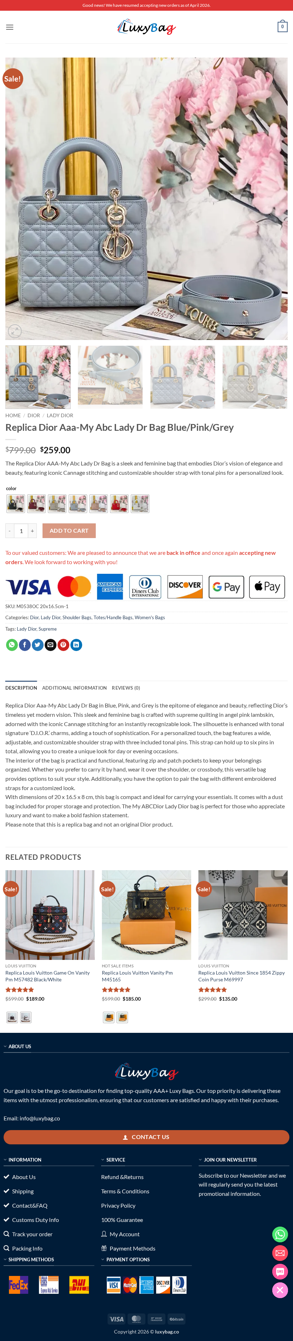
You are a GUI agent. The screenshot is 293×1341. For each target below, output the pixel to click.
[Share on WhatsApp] (12, 645)
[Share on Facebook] (25, 645)
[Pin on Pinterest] (63, 645)
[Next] (273, 199)
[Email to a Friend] (50, 645)
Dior (34, 415)
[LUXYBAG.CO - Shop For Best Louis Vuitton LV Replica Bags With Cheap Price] (146, 27)
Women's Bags (150, 617)
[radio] (16, 504)
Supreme (48, 629)
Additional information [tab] (74, 688)
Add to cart (69, 530)
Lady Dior (60, 415)
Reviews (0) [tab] (126, 688)
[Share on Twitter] (38, 645)
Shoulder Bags (77, 617)
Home (13, 415)
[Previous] (20, 199)
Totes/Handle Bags (113, 617)
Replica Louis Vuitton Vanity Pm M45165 (137, 976)
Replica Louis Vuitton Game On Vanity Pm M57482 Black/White (47, 976)
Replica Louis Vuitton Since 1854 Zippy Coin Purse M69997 (241, 976)
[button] (9, 27)
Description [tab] (21, 688)
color (11, 488)
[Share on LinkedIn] (76, 645)
